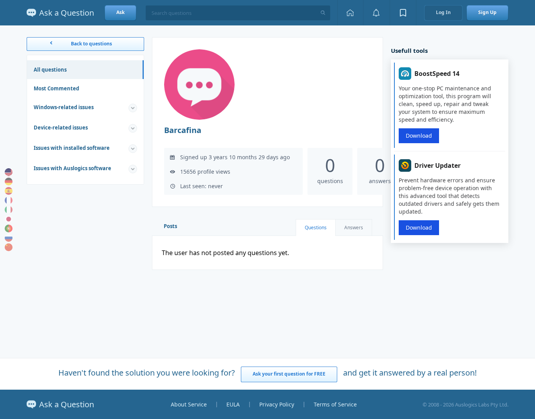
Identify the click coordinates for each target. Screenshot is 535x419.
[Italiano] (9, 210)
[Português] (9, 228)
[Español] (9, 191)
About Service (189, 404)
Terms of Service (335, 404)
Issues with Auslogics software (72, 168)
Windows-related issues (64, 107)
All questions (50, 69)
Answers (353, 227)
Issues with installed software (72, 147)
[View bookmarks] (403, 12)
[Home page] (350, 12)
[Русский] (9, 238)
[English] (9, 172)
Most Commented (56, 88)
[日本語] (9, 219)
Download (419, 135)
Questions (316, 227)
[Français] (9, 200)
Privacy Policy (276, 404)
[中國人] (9, 247)
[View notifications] (376, 12)
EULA (233, 404)
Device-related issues (61, 127)
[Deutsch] (9, 181)
